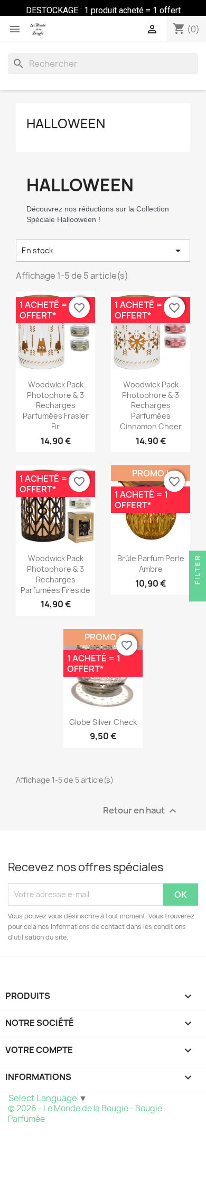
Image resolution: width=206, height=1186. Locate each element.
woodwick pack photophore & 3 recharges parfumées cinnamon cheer (151, 405)
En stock (103, 250)
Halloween (65, 123)
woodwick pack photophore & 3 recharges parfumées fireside (55, 574)
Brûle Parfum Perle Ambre (150, 563)
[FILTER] (197, 593)
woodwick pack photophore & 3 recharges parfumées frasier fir (56, 405)
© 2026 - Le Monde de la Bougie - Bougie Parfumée (85, 1114)
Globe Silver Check (103, 722)
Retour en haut (141, 810)
